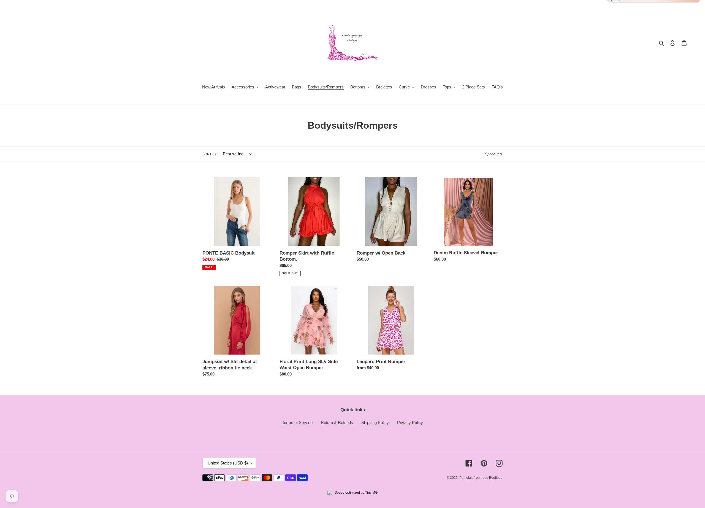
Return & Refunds (337, 422)
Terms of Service (297, 422)
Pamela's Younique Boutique (481, 478)
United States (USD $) (228, 463)
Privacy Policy (410, 422)
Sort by (209, 154)
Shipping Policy (375, 422)
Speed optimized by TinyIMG (356, 493)
